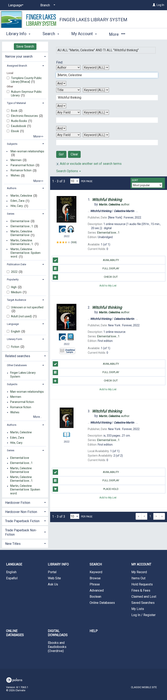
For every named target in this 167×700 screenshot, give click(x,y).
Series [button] (10, 213)
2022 (14, 271)
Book (14, 110)
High (14, 287)
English (16, 331)
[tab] (25, 56)
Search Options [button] (67, 171)
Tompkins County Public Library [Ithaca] (26, 79)
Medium (16, 292)
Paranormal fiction (22, 165)
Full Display (110, 268)
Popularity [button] (13, 279)
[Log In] (154, 5)
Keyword (96, 572)
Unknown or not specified (27, 307)
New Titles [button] (13, 544)
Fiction (15, 346)
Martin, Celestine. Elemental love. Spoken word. (26, 252)
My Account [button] (82, 33)
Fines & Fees (140, 590)
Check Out (111, 276)
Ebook (15, 131)
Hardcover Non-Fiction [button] (21, 512)
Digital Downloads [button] (58, 633)
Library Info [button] (16, 33)
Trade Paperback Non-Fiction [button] (21, 532)
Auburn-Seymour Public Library (26, 93)
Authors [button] (11, 188)
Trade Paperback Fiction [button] (22, 521)
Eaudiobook (19, 126)
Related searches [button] (17, 356)
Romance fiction (21, 170)
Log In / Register (143, 615)
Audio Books (19, 121)
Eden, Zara (17, 201)
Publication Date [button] (16, 264)
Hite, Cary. (17, 206)
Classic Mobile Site (144, 687)
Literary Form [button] (14, 339)
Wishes (15, 175)
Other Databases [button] (17, 365)
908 (74, 242)
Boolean (95, 597)
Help (94, 631)
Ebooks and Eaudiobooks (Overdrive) (57, 647)
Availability (111, 260)
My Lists (137, 609)
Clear (74, 154)
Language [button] (13, 323)
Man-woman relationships (27, 151)
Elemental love (20, 221)
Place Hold (111, 488)
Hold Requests (142, 584)
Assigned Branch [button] (17, 65)
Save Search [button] (25, 46)
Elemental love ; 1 (22, 226)
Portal (52, 572)
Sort (135, 180)
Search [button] (49, 33)
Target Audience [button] (16, 299)
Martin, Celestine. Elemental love (22, 233)
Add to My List (107, 285)
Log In (160, 5)
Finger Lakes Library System (93, 19)
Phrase (95, 584)
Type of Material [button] (16, 103)
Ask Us (53, 584)
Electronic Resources (24, 115)
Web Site (54, 578)
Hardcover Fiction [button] (17, 503)
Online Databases (102, 603)
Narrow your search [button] (19, 56)
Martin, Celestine (21, 195)
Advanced (97, 590)
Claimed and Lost (143, 597)
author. (114, 204)
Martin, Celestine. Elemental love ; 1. (22, 242)
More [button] (114, 34)
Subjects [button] (12, 143)
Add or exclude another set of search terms (90, 164)
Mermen (16, 160)
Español (12, 578)
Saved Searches (143, 603)
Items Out (138, 578)
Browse (95, 578)
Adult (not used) (21, 316)
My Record (139, 572)
